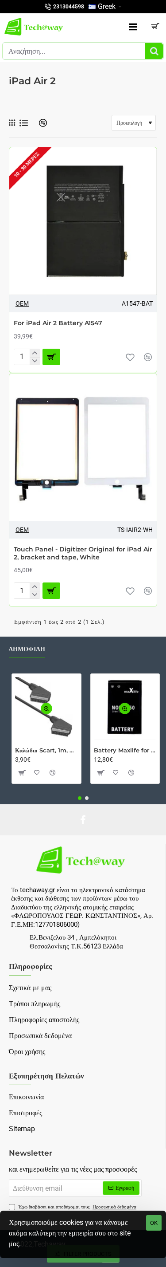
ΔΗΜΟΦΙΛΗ (27, 649)
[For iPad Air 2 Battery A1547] (83, 221)
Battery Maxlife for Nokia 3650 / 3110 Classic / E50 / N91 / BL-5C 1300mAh (125, 750)
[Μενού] (133, 26)
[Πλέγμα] (12, 122)
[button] (130, 357)
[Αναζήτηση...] (154, 51)
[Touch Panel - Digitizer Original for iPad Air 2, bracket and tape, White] (83, 447)
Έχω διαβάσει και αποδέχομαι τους (76, 1207)
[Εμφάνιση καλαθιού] (155, 26)
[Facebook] (83, 820)
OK (154, 1223)
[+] (35, 353)
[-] (35, 361)
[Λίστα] (23, 123)
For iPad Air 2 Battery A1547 (58, 323)
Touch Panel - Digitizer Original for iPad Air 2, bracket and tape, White (83, 553)
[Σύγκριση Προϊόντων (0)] (39, 123)
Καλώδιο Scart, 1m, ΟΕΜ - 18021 (46, 750)
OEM (22, 303)
